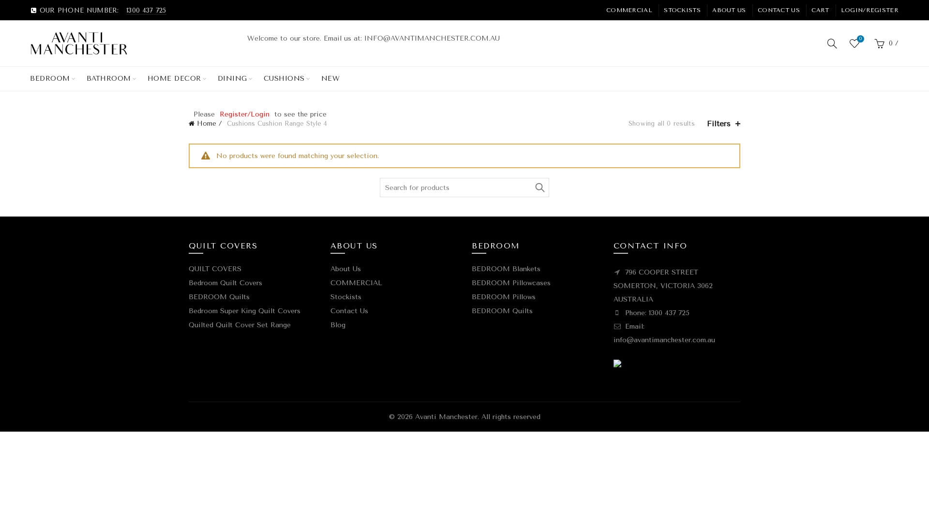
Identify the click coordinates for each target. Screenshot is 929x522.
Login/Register (870, 10)
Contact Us (779, 10)
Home (206, 123)
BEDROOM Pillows (504, 297)
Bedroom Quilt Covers (225, 283)
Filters (719, 123)
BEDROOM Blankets (506, 269)
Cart (820, 10)
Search (539, 187)
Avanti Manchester (446, 417)
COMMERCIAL (629, 10)
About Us (729, 10)
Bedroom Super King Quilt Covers (244, 311)
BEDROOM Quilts (219, 297)
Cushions (284, 78)
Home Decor (174, 78)
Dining (232, 78)
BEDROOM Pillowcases (511, 283)
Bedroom (50, 78)
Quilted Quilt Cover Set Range (240, 325)
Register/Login (245, 114)
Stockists (682, 10)
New (330, 78)
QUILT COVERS (215, 269)
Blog (337, 325)
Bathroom (109, 78)
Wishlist (860, 39)
